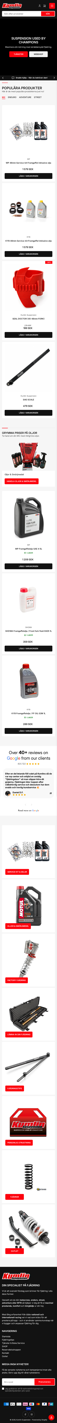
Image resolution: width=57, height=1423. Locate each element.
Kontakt (5, 1353)
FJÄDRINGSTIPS (14, 1088)
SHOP (5, 1346)
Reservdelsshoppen (11, 1349)
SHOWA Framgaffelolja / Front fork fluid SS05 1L (28, 631)
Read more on (28, 811)
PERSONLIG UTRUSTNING (19, 1142)
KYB (28, 237)
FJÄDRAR (14, 1197)
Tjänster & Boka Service (13, 1343)
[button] (25, 804)
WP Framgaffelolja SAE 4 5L (28, 549)
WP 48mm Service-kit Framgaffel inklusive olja (28, 163)
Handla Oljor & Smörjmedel (21, 481)
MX (3, 97)
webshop (38, 54)
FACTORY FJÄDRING (16, 980)
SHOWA (28, 627)
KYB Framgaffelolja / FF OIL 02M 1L (28, 713)
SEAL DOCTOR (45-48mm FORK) (28, 318)
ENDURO (12, 97)
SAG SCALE (28, 399)
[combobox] (28, 14)
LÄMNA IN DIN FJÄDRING (18, 1034)
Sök (48, 14)
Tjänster (18, 54)
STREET (38, 97)
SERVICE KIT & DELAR (17, 872)
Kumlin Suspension (28, 315)
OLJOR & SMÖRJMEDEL (18, 926)
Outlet (5, 1356)
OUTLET (14, 1251)
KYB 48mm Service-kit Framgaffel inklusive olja (28, 241)
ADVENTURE (25, 97)
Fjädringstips (8, 1340)
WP (28, 159)
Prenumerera (45, 1382)
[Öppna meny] (52, 6)
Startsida (6, 1336)
